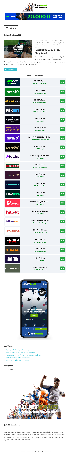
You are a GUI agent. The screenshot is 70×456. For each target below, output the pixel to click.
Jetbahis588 (51, 45)
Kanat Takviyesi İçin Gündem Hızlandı (17, 360)
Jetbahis (52, 41)
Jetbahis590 (38, 47)
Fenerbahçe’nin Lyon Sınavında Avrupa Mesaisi (20, 352)
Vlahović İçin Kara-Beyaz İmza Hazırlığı (18, 357)
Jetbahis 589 (38, 43)
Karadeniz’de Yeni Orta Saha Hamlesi (17, 350)
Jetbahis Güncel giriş (55, 43)
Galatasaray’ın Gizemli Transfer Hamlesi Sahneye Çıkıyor (23, 355)
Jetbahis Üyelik (43, 45)
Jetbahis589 (58, 45)
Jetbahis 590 (45, 43)
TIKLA (62, 92)
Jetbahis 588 (58, 41)
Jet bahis (47, 41)
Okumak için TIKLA (10, 70)
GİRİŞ (62, 82)
